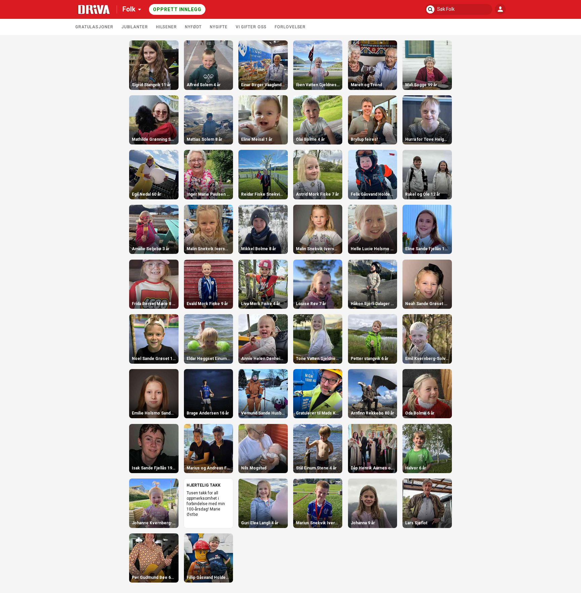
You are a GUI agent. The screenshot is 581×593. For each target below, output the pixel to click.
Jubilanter (134, 27)
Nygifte (218, 27)
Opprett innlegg (177, 9)
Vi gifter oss (251, 27)
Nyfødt (193, 27)
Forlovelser (290, 27)
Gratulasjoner (94, 27)
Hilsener (166, 27)
